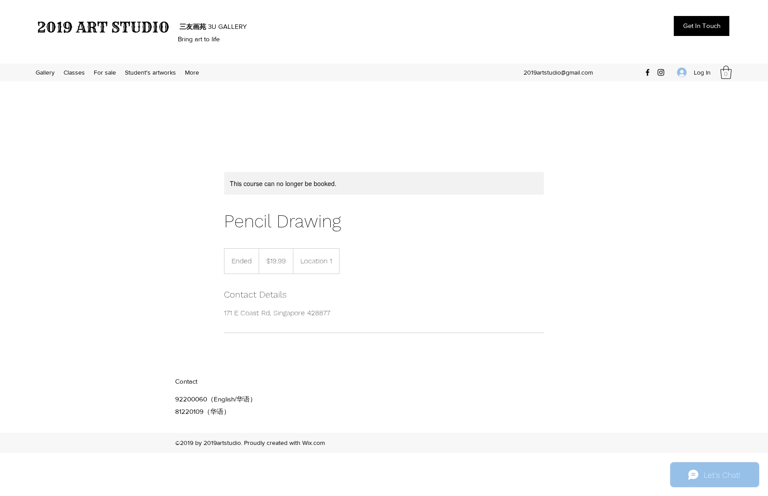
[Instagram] (660, 72)
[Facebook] (647, 72)
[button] (726, 72)
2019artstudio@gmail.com (558, 72)
